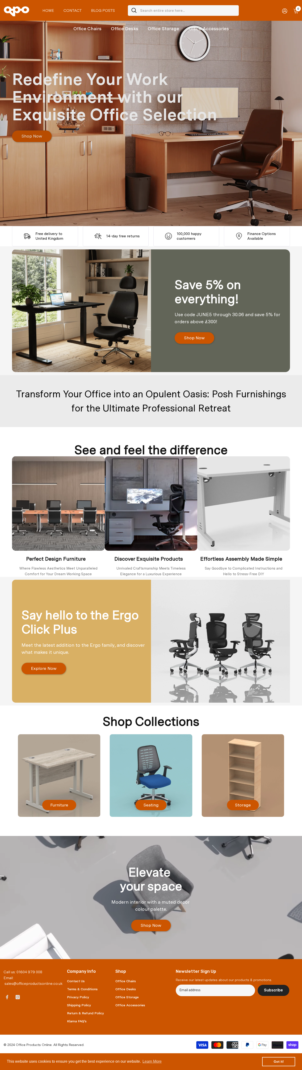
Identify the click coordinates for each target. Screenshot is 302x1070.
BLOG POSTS (103, 10)
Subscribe (273, 990)
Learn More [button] (152, 1061)
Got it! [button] (279, 1061)
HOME (48, 10)
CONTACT (72, 10)
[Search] (183, 10)
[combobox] (188, 10)
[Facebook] (7, 997)
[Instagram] (17, 997)
